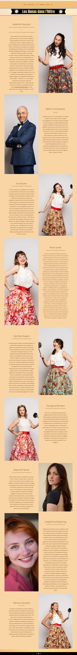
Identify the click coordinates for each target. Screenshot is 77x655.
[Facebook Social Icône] (38, 653)
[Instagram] (36, 653)
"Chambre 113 (21, 78)
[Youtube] (40, 653)
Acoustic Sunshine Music (21, 87)
